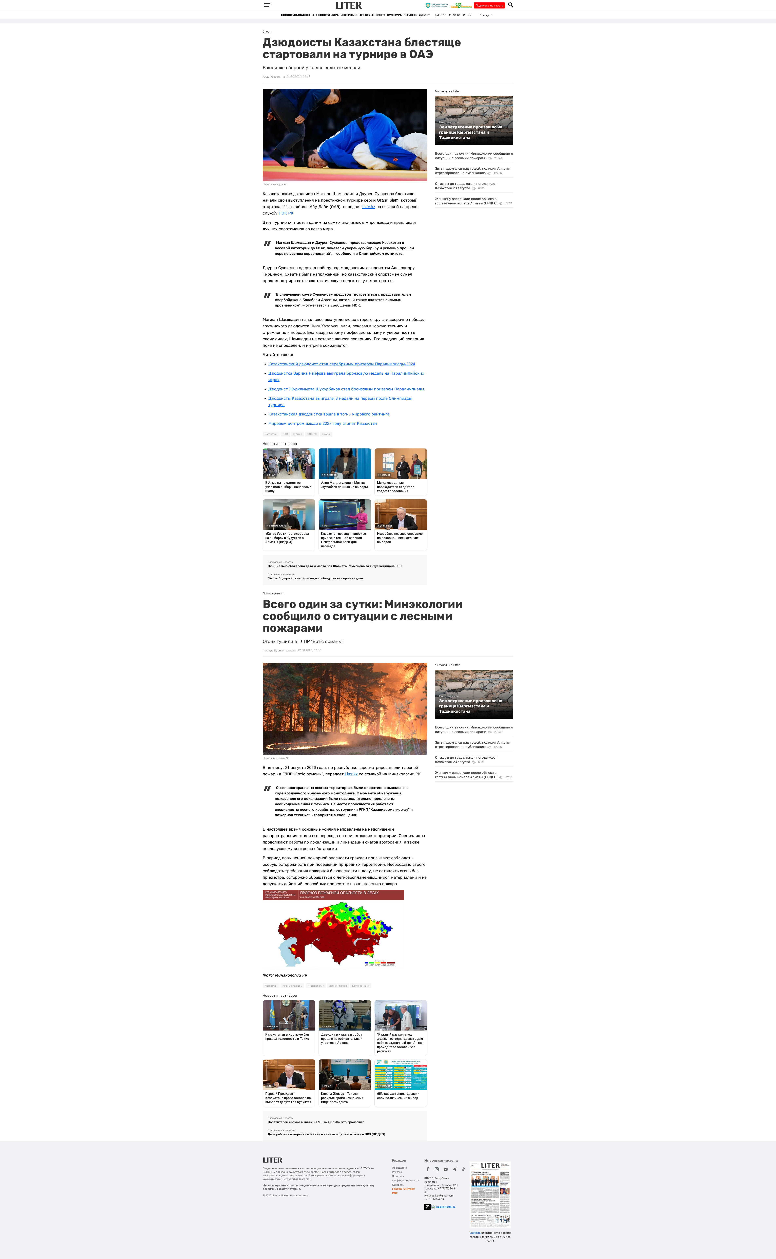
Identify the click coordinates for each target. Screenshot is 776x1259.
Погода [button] (485, 15)
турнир (297, 434)
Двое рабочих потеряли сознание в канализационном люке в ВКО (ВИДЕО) (326, 1134)
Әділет (424, 15)
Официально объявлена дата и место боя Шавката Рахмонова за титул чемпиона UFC (335, 566)
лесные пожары (292, 985)
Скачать (475, 1232)
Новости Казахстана (297, 15)
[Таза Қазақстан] (462, 5)
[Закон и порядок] (437, 5)
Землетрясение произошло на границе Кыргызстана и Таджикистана (470, 132)
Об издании (399, 1167)
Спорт (380, 15)
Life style (366, 15)
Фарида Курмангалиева (279, 650)
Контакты (398, 1184)
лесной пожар (338, 985)
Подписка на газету (489, 5)
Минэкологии (316, 985)
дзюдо (326, 434)
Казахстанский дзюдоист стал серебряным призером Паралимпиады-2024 (341, 364)
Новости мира (327, 15)
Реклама (397, 1171)
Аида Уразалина (274, 76)
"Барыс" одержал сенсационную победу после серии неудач (315, 578)
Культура (394, 15)
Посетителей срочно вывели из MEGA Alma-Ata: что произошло (316, 1122)
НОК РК (286, 213)
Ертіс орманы (360, 985)
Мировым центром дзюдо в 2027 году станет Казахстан (322, 423)
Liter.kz (368, 206)
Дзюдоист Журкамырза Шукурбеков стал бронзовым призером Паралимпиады (346, 389)
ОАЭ (285, 434)
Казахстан (271, 434)
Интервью (348, 15)
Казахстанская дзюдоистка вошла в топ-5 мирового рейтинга (328, 414)
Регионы (410, 15)
